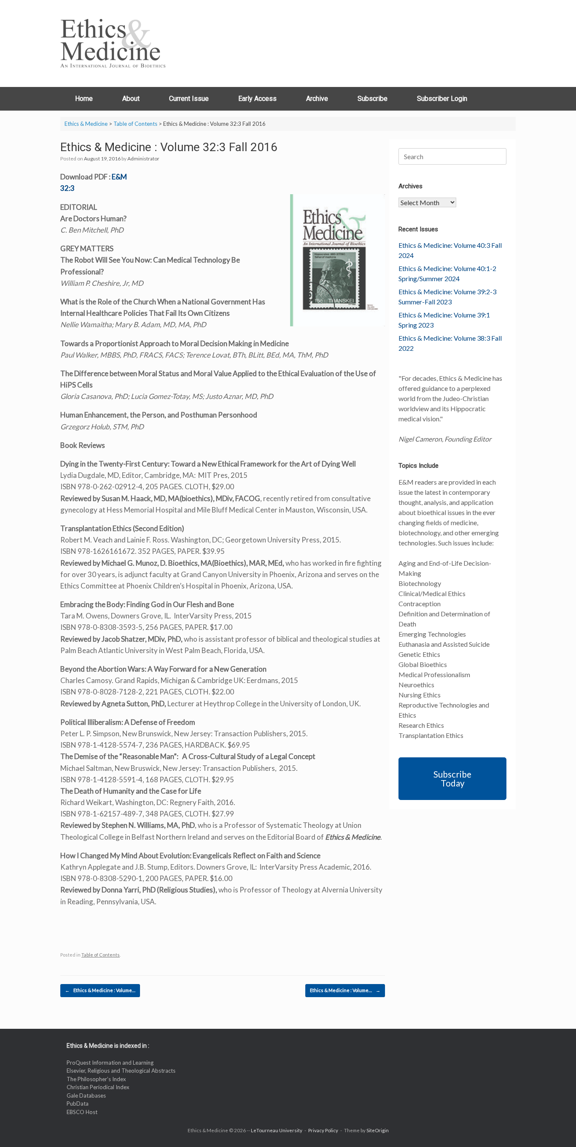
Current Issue (189, 99)
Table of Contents (100, 954)
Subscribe (373, 99)
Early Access (257, 99)
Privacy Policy (323, 1130)
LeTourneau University (276, 1130)
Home (84, 99)
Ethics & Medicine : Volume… (100, 990)
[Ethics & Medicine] (113, 43)
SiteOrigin (377, 1130)
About (131, 99)
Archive (317, 99)
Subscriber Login (442, 99)
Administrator (143, 158)
